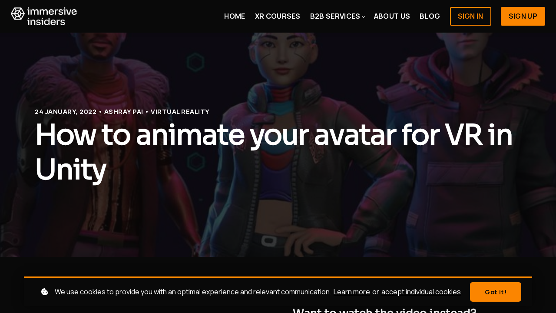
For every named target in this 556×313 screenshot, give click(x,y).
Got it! (495, 292)
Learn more (352, 291)
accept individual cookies (421, 291)
